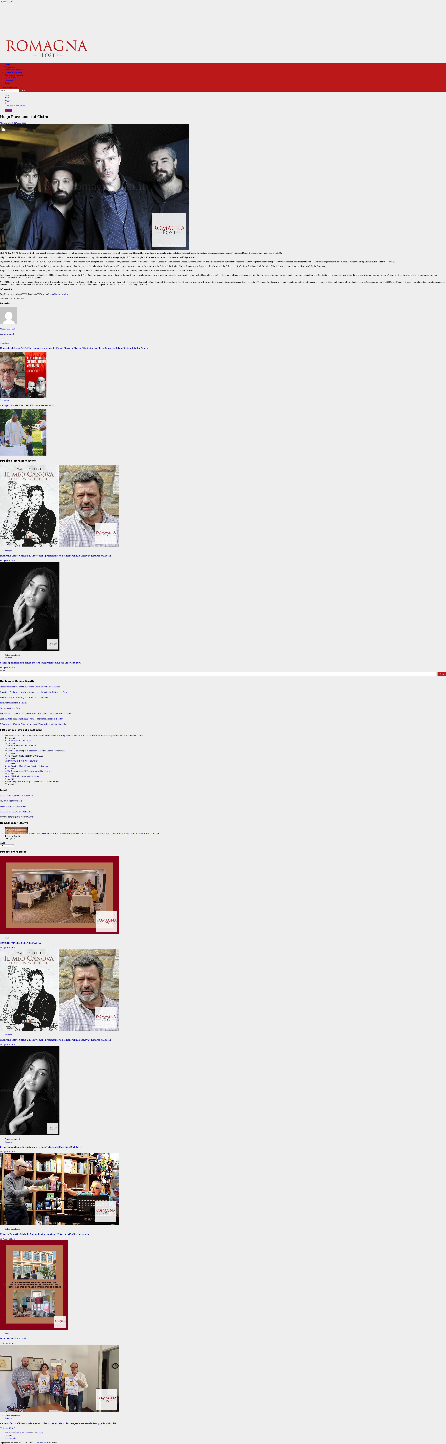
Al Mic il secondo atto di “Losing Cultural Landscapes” (28, 771)
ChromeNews (41, 1442)
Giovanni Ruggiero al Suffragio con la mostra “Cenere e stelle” (32, 781)
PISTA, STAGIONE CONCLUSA (18, 740)
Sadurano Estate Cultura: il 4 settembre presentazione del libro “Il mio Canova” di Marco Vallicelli (55, 555)
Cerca (2, 670)
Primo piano (10, 67)
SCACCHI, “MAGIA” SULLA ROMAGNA (16, 795)
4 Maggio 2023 (20, 123)
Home (7, 64)
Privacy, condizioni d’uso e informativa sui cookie (24, 1432)
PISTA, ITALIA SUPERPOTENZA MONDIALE (24, 756)
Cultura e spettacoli (13, 72)
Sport (7, 83)
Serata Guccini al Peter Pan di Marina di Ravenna (26, 766)
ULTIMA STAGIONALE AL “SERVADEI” (21, 761)
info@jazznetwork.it (59, 294)
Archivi (3, 843)
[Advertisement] (223, 20)
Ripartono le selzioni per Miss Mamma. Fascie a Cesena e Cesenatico (30, 686)
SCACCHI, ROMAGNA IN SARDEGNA (20, 745)
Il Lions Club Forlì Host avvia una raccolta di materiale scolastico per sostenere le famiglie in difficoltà (58, 1423)
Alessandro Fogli (7, 123)
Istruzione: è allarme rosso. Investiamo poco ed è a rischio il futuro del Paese (34, 692)
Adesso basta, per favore (11, 708)
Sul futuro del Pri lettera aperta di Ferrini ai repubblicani (25, 697)
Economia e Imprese (14, 75)
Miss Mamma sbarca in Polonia (13, 702)
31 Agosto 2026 (7, 560)
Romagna (8, 110)
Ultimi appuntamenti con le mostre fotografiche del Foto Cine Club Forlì (41, 662)
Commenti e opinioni (14, 69)
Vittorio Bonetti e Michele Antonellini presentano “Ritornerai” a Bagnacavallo (44, 1234)
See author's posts (7, 334)
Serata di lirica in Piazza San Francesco (22, 776)
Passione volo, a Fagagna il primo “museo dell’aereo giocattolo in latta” (31, 719)
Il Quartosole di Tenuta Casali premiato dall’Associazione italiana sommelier (33, 724)
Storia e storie (11, 77)
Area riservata (10, 1438)
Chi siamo (9, 80)
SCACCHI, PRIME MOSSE (11, 801)
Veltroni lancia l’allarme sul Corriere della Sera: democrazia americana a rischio (35, 713)
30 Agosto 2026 (7, 1239)
